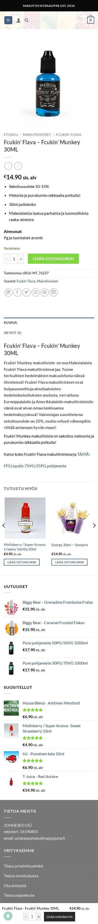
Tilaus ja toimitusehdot (23, 865)
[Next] (94, 535)
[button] (8, 20)
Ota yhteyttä (15, 885)
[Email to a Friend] (35, 292)
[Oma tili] (18, 20)
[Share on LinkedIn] (54, 292)
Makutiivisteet (37, 135)
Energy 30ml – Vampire (70, 545)
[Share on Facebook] (17, 292)
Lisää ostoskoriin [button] (22, 562)
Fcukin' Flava (68, 135)
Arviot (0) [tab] (13, 333)
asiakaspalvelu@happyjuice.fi (40, 838)
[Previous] (4, 535)
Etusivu (11, 135)
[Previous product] (18, 166)
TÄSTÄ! (83, 454)
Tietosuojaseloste (19, 895)
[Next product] (8, 166)
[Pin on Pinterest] (44, 292)
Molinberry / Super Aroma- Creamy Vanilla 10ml (25, 547)
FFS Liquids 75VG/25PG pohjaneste (35, 465)
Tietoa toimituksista (21, 875)
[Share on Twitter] (26, 292)
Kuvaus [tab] (10, 323)
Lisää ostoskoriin (53, 258)
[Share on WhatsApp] (8, 292)
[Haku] (26, 20)
